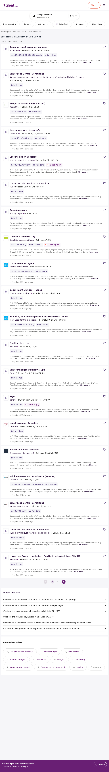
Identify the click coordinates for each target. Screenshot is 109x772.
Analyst (60, 659)
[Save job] (104, 47)
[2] (64, 582)
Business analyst (17, 659)
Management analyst (20, 667)
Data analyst (73, 651)
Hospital (79, 667)
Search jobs (6, 31)
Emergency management (53, 667)
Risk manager (50, 651)
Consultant (41, 659)
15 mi (72, 16)
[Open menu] (104, 5)
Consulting (80, 659)
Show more (86, 62)
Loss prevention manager (21, 651)
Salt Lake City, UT (20, 31)
